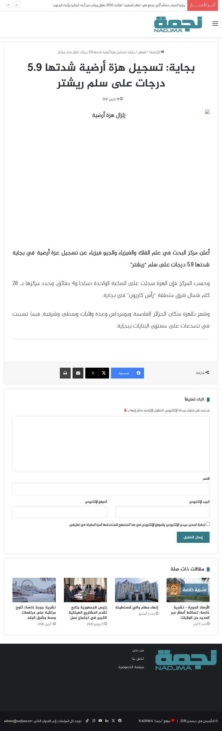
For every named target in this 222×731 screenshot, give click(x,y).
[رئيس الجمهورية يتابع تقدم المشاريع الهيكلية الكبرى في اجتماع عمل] (85, 590)
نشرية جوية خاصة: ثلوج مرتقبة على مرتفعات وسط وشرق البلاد (36, 612)
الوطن (142, 52)
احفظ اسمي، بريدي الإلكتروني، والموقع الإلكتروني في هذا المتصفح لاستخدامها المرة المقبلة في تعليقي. (137, 525)
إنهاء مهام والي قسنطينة (136, 607)
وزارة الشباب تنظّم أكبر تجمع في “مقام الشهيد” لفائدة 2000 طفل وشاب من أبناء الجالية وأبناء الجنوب (119, 5)
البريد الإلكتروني (199, 502)
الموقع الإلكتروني (96, 502)
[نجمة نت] (177, 24)
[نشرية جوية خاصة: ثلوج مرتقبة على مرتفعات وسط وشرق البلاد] (34, 590)
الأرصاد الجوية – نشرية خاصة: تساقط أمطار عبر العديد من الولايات (190, 612)
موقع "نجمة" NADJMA (154, 721)
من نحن (138, 650)
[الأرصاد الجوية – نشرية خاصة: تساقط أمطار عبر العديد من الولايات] (188, 590)
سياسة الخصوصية (131, 667)
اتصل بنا (138, 659)
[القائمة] (215, 26)
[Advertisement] (37, 675)
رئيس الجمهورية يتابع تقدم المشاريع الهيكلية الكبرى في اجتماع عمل (87, 612)
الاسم (206, 479)
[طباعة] (65, 373)
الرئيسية (155, 52)
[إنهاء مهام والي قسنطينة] (136, 590)
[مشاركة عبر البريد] (78, 373)
